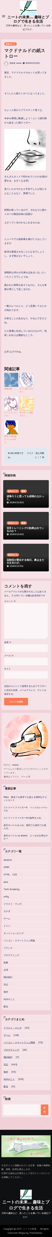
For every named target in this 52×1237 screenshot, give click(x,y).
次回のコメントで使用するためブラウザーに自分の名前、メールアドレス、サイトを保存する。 (25, 690)
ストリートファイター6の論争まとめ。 (23, 817)
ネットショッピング (14, 933)
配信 (24, 491)
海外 (6, 991)
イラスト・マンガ (13, 903)
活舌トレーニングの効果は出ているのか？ (25, 529)
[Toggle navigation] (3, 16)
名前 (7, 642)
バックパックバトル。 (11, 414)
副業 (6, 962)
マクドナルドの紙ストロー (24, 53)
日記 (6, 984)
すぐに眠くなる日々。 (26, 390)
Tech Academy (11, 889)
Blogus (22, 1232)
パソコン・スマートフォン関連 (19, 940)
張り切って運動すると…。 (26, 414)
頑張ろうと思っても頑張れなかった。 (25, 497)
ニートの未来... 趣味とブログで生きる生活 (28, 19)
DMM (6, 867)
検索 (8, 1099)
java (6, 881)
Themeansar (35, 1232)
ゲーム (7, 918)
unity (6, 896)
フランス (8, 947)
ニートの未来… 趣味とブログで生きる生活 (26, 1205)
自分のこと (10, 44)
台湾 (6, 969)
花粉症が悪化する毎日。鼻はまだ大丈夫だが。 (25, 561)
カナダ (7, 911)
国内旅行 (8, 977)
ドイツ (7, 925)
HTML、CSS (10, 874)
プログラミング (11, 955)
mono (18, 63)
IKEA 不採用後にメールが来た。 (10, 439)
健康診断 (8, 389)
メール (9, 655)
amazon (8, 859)
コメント (10, 601)
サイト (7, 668)
